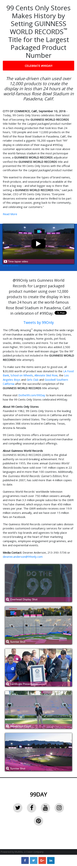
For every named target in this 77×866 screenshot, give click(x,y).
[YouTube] (45, 808)
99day (38, 794)
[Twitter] (17, 808)
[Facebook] (31, 808)
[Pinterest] (38, 821)
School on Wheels (21, 375)
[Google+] (42, 860)
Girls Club (32, 379)
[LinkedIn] (51, 860)
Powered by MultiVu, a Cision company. (22, 851)
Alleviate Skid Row (46, 375)
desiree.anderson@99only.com (23, 556)
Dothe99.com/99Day (31, 395)
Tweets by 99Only (38, 322)
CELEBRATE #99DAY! (38, 66)
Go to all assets (10, 265)
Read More (10, 214)
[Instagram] (59, 808)
